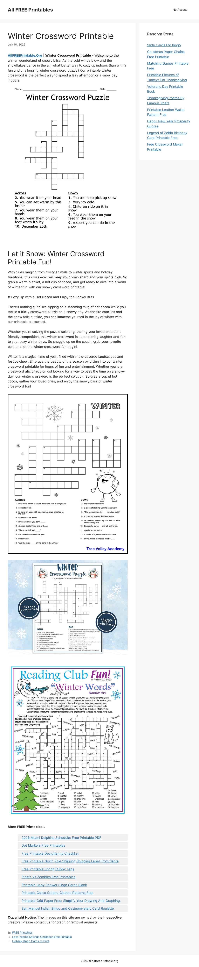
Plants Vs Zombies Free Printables (48, 877)
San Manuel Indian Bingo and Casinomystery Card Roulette (68, 908)
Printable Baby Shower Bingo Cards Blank (54, 885)
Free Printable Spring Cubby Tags (48, 869)
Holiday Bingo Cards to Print (30, 941)
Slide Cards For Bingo (164, 45)
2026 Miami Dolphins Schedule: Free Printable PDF (61, 838)
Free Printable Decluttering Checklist (50, 853)
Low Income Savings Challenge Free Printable (42, 936)
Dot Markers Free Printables (43, 845)
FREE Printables (22, 932)
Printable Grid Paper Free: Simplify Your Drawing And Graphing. (71, 901)
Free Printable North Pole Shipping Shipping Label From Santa (70, 861)
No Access (180, 9)
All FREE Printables (30, 10)
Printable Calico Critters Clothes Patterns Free (57, 893)
